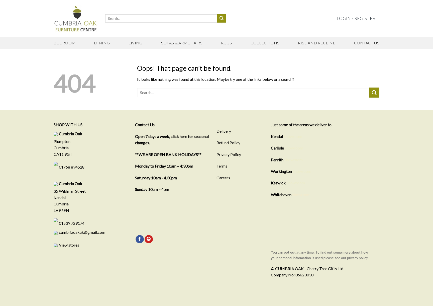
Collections (265, 42)
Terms (221, 166)
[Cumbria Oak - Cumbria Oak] (76, 19)
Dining (102, 42)
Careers (223, 177)
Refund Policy (228, 142)
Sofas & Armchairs (181, 42)
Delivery (223, 131)
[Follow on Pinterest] (149, 239)
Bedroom (64, 42)
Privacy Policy (228, 154)
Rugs (226, 42)
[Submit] (221, 18)
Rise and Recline (316, 42)
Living (136, 42)
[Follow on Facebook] (140, 239)
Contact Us (366, 42)
